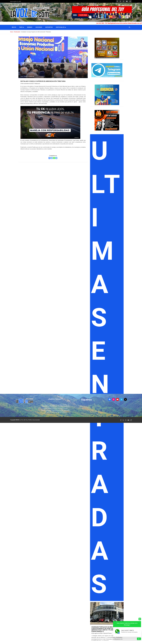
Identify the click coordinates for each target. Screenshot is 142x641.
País (21, 27)
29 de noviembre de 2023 (27, 83)
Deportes (49, 27)
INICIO (14, 27)
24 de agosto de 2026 (97, 633)
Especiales (60, 27)
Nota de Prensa (108, 633)
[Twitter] (52, 158)
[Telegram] (56, 158)
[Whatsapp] (54, 158)
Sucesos (39, 27)
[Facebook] (49, 158)
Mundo (29, 27)
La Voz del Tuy (24, 420)
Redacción (37, 83)
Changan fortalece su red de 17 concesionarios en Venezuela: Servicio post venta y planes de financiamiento (104, 629)
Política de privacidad (34, 420)
